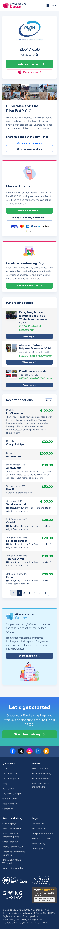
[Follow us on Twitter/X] (21, 753)
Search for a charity (41, 773)
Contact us (7, 808)
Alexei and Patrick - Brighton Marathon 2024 (35, 346)
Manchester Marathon (13, 868)
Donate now (30, 72)
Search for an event (11, 828)
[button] (37, 54)
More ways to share (31, 149)
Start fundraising (27, 285)
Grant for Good (9, 798)
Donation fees (39, 823)
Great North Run (10, 841)
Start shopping (28, 655)
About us (6, 768)
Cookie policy (38, 848)
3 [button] (29, 592)
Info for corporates (11, 778)
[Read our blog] (46, 753)
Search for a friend (41, 778)
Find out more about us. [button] (37, 128)
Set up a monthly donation (27, 217)
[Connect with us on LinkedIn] (38, 753)
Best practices (39, 828)
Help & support (9, 803)
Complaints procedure (42, 833)
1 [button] (20, 592)
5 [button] (39, 592)
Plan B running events (32, 371)
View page (28, 336)
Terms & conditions (41, 838)
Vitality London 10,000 (12, 846)
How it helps (8, 788)
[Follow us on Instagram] (29, 753)
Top (50, 400)
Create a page (9, 823)
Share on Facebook (31, 143)
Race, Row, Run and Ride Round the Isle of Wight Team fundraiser (34, 316)
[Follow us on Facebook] (13, 753)
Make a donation (28, 210)
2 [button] (24, 592)
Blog (4, 783)
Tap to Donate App (11, 793)
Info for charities (10, 773)
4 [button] (34, 592)
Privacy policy (38, 843)
